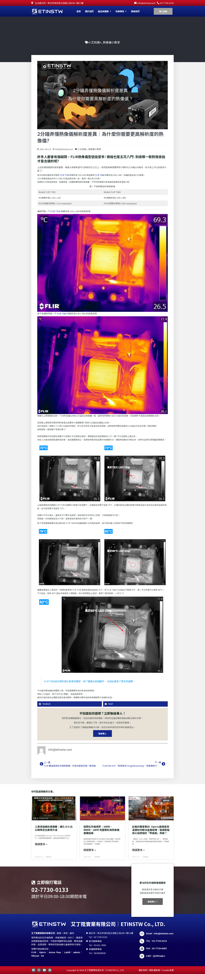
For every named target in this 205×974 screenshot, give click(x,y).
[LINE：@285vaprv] (142, 956)
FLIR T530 (64, 174)
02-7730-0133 (50, 889)
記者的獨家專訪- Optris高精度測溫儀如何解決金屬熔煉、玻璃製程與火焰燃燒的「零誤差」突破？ (151, 830)
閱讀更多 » (41, 844)
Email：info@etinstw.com (159, 933)
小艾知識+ (94, 42)
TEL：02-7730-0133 (156, 940)
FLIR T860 (99, 174)
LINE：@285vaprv (155, 955)
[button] (69, 704)
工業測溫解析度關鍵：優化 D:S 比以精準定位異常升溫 (54, 828)
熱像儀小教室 (111, 42)
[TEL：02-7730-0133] (142, 941)
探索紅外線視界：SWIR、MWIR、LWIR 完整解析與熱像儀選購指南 (101, 830)
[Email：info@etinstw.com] (142, 933)
